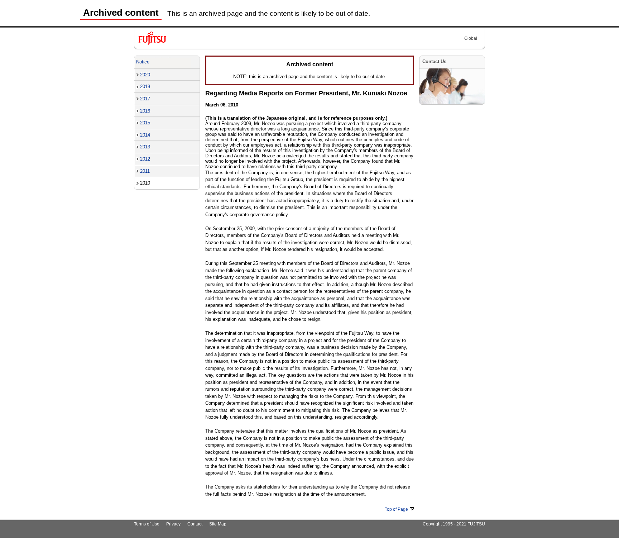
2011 (145, 171)
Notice (142, 62)
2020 (145, 74)
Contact (194, 524)
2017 (145, 98)
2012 (145, 159)
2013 (145, 146)
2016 (145, 111)
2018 (145, 86)
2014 (145, 135)
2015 (145, 122)
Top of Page (396, 509)
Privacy (173, 524)
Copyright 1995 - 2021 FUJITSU (454, 524)
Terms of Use (146, 524)
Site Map (217, 524)
